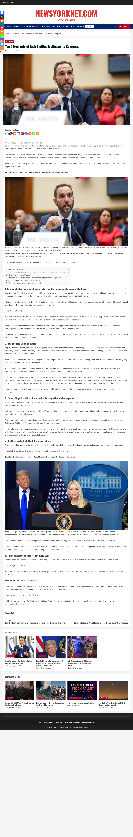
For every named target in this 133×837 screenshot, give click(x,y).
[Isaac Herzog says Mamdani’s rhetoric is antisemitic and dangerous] (19, 647)
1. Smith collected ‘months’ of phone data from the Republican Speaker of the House (38, 272)
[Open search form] (116, 27)
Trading (79, 27)
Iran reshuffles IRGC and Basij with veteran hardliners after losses (19, 704)
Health (65, 27)
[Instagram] (2, 40)
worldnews (7, 27)
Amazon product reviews (31, 27)
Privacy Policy (48, 723)
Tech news (45, 27)
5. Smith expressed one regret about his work (24, 283)
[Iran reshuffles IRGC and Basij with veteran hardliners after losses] (19, 690)
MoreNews (74, 727)
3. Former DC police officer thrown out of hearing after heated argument (34, 278)
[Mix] (30, 133)
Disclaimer (58, 723)
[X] (11, 133)
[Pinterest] (22, 133)
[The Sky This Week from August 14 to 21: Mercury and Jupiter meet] (113, 690)
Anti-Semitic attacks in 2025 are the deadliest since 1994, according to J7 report (79, 663)
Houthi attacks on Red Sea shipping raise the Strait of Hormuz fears (50, 704)
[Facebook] (7, 133)
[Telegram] (2, 44)
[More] (37, 133)
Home (40, 723)
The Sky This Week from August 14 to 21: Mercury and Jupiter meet (112, 704)
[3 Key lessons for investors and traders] (82, 690)
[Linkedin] (18, 133)
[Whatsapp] (33, 133)
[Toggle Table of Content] (67, 269)
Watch (126, 27)
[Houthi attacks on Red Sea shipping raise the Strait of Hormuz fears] (51, 690)
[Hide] (1, 51)
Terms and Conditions (72, 723)
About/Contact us (87, 723)
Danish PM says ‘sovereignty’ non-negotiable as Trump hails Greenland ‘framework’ (35, 621)
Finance (16, 27)
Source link (9, 613)
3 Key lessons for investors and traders (80, 703)
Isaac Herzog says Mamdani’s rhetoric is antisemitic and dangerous (18, 662)
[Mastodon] (26, 133)
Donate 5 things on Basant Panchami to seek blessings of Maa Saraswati (101, 621)
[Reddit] (14, 133)
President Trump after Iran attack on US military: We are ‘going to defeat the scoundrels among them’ (49, 663)
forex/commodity (75, 698)
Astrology (56, 27)
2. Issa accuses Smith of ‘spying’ (19, 275)
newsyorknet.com (66, 13)
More (72, 27)
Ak (6, 51)
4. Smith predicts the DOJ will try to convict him (24, 280)
